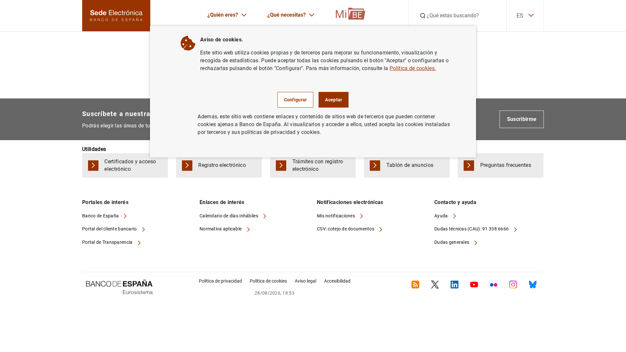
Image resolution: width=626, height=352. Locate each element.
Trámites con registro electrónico (317, 165)
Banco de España (101, 215)
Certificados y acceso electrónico (130, 165)
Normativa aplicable (221, 228)
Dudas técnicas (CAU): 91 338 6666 (472, 228)
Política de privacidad (220, 281)
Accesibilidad (337, 281)
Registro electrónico (222, 165)
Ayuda (441, 215)
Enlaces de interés (222, 202)
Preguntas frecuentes (505, 165)
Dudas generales (452, 242)
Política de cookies (268, 281)
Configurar (295, 99)
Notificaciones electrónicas (350, 202)
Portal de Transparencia (108, 242)
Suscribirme (522, 119)
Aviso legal (305, 281)
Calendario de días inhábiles (229, 215)
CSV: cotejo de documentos (346, 228)
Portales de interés (105, 202)
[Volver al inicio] (582, 321)
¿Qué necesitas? (286, 15)
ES (519, 15)
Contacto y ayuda (455, 202)
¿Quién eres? (222, 15)
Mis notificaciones (336, 215)
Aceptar (333, 99)
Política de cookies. (413, 68)
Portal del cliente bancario (110, 228)
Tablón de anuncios (410, 165)
